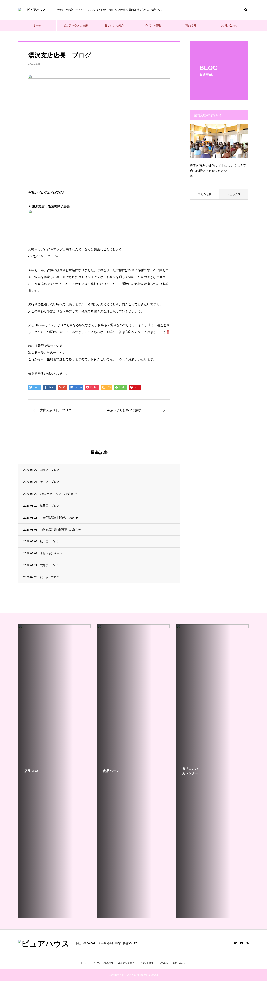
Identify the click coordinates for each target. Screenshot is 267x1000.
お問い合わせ (229, 25)
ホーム (37, 25)
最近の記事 (204, 194)
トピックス (234, 194)
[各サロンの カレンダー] (212, 916)
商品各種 (190, 25)
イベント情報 (152, 25)
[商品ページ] (133, 916)
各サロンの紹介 (114, 25)
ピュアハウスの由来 (75, 25)
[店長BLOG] (54, 650)
